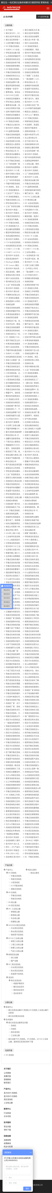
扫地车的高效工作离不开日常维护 (38, 762)
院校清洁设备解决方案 (14, 154)
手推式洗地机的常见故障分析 (17, 690)
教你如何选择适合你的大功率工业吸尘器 (22, 396)
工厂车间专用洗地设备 (14, 180)
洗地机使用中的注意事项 (15, 658)
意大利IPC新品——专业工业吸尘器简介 (21, 210)
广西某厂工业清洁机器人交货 (36, 76)
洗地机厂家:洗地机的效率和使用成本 (20, 618)
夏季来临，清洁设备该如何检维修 (19, 92)
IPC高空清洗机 (14, 905)
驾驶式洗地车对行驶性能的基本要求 (20, 710)
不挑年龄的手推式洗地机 (34, 847)
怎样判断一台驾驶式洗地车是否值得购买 (22, 592)
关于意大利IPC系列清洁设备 (36, 141)
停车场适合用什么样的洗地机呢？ (19, 203)
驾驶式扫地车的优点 (33, 638)
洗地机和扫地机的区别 (14, 403)
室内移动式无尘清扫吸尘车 (16, 282)
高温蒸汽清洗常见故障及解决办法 (38, 89)
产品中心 (9, 870)
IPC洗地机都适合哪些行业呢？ (18, 190)
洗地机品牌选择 (31, 543)
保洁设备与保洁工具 (14, 455)
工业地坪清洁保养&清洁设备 (36, 491)
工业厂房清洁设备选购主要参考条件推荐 (22, 285)
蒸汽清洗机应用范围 (14, 465)
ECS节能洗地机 (17, 886)
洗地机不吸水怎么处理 (33, 308)
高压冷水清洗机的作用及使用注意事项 (21, 729)
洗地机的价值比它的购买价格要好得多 (21, 599)
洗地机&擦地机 (12, 501)
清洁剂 (11, 977)
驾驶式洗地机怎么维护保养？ (36, 707)
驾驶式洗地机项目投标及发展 (36, 481)
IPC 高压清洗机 (14, 964)
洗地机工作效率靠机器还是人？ (37, 291)
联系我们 (7, 1083)
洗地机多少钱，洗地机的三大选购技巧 (21, 321)
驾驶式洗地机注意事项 (33, 700)
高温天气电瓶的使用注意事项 (17, 458)
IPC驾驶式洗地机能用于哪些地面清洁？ (21, 69)
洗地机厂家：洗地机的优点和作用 (19, 707)
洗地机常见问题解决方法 (34, 658)
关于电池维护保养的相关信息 (36, 693)
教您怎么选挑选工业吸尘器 (35, 112)
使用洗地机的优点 (32, 622)
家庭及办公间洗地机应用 (15, 468)
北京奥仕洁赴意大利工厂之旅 (36, 844)
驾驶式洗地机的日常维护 (15, 739)
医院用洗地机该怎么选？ (15, 59)
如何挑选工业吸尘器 (14, 497)
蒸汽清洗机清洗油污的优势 (16, 680)
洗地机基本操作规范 (33, 190)
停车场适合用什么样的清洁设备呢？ (20, 157)
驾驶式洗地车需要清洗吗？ (16, 684)
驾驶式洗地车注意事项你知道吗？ (38, 710)
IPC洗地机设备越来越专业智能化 (19, 298)
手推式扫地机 (16, 896)
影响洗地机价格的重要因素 (16, 804)
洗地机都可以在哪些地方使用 (17, 648)
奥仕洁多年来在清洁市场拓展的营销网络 (22, 37)
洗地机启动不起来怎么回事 (35, 772)
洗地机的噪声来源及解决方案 (36, 602)
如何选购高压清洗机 (33, 59)
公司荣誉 (7, 1073)
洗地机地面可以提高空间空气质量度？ (21, 416)
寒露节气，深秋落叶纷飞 (15, 393)
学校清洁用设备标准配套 (15, 471)
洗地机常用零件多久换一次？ (17, 608)
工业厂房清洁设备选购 (33, 370)
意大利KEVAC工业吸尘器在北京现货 (20, 546)
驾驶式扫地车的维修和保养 (16, 631)
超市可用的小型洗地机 (14, 174)
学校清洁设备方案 (13, 53)
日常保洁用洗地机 (13, 543)
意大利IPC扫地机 (10, 1096)
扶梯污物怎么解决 (32, 478)
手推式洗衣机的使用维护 (15, 563)
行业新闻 (7, 1113)
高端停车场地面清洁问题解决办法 (19, 517)
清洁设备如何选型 (32, 488)
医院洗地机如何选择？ (14, 370)
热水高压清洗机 (17, 931)
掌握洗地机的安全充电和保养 (36, 465)
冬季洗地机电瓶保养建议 (34, 340)
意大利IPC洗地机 (10, 1093)
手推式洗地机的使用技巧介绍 (17, 72)
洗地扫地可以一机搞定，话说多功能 (20, 334)
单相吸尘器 (15, 912)
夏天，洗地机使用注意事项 (16, 448)
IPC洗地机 (12, 873)
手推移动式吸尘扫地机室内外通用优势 (21, 295)
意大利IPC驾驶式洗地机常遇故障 (19, 850)
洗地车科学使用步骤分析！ (35, 612)
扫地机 (13, 1029)
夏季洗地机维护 (12, 177)
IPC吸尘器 (12, 902)
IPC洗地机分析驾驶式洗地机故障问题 (20, 399)
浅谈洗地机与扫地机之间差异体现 (19, 141)
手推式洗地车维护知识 (14, 559)
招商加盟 (7, 1136)
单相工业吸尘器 (17, 941)
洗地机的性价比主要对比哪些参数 (19, 76)
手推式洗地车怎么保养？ (15, 755)
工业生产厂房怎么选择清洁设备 (18, 193)
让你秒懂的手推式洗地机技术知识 (19, 43)
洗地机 (13, 1026)
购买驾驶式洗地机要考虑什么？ (37, 563)
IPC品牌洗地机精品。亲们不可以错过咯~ (22, 131)
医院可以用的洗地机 (14, 478)
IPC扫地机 (12, 892)
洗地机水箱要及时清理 (14, 772)
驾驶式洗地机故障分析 (14, 308)
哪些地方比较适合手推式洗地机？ (38, 827)
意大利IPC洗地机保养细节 (16, 288)
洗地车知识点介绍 (32, 608)
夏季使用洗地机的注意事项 (16, 811)
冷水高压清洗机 (17, 928)
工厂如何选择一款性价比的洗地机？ (20, 164)
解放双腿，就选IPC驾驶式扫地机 (37, 216)
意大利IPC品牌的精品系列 (35, 167)
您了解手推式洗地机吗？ (15, 752)
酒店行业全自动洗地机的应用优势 (38, 586)
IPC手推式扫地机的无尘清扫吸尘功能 (20, 223)
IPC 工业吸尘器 (14, 909)
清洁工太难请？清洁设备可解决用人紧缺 (22, 360)
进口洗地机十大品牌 (33, 429)
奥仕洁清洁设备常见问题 (18, 1023)
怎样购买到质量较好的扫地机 (17, 818)
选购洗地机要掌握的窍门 (34, 808)
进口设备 (14, 958)
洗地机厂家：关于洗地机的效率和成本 (21, 703)
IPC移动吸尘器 (30, 200)
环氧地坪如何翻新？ (14, 488)
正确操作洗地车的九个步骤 (16, 612)
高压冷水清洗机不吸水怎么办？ (37, 739)
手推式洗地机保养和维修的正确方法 (20, 654)
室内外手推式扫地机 (33, 53)
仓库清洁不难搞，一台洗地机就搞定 (20, 219)
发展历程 (7, 1076)
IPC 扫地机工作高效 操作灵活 (17, 795)
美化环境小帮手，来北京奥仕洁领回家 (21, 530)
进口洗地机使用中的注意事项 (36, 504)
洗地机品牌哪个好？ (14, 412)
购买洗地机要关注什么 (14, 821)
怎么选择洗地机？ (32, 664)
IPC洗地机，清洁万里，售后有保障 (19, 187)
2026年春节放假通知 (33, 108)
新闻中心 (9, 1007)
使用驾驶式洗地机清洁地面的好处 (38, 791)
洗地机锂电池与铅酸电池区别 (36, 546)
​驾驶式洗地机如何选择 (33, 298)
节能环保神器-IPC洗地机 (15, 429)
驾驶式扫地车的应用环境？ (16, 677)
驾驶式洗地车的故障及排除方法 (18, 389)
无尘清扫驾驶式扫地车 (14, 814)
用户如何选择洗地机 (33, 157)
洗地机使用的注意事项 (33, 778)
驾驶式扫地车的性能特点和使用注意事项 (22, 674)
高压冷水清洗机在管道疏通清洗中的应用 (22, 661)
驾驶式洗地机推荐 (13, 327)
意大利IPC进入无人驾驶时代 (17, 844)
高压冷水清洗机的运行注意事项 (18, 746)
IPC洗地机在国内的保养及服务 (37, 331)
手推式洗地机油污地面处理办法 (18, 367)
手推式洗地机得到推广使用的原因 (38, 818)
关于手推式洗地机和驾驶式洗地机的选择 (22, 161)
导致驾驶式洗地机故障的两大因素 (38, 121)
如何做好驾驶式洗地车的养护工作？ (20, 664)
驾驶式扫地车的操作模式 (15, 635)
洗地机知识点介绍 (32, 592)
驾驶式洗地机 (16, 879)
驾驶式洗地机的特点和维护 (16, 726)
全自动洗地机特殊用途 (33, 474)
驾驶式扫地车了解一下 (33, 680)
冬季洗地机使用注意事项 (15, 314)
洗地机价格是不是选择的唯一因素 (38, 520)
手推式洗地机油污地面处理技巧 (37, 295)
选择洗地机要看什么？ (14, 569)
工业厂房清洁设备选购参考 (16, 206)
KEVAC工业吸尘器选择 (34, 197)
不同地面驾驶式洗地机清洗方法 (37, 579)
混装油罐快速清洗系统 (33, 432)
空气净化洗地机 (31, 419)
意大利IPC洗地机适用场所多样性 (37, 170)
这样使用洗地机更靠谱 (33, 795)
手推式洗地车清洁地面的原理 (17, 586)
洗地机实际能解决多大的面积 (17, 99)
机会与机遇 (8, 1147)
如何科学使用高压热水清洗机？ (18, 687)
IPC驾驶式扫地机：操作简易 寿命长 (20, 121)
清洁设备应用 (30, 530)
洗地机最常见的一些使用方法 (36, 403)
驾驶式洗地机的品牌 (33, 523)
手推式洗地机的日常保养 (15, 216)
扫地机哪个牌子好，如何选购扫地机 (20, 406)
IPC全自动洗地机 (31, 69)
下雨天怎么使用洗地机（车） (17, 442)
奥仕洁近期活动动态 (16, 1016)
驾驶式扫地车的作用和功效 (16, 638)
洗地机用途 (29, 282)
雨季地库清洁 (30, 468)
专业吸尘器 (15, 918)
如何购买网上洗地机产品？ (35, 360)
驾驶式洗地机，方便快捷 (15, 713)
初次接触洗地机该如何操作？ (17, 383)
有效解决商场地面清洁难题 (35, 278)
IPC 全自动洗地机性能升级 (35, 203)
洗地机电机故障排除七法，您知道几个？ (22, 118)
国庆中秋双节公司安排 (33, 135)
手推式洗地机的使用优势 (34, 654)
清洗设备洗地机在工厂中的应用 (18, 236)
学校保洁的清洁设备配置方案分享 (38, 92)
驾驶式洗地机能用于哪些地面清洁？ (20, 135)
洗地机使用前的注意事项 (15, 788)
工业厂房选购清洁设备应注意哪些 (19, 474)
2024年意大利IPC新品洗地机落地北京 (20, 419)
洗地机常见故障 (12, 318)
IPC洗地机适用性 (31, 318)
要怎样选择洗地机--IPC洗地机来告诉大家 (22, 86)
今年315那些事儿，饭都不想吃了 (37, 540)
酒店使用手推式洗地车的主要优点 (19, 573)
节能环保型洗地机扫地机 (15, 184)
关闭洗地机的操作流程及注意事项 (38, 605)
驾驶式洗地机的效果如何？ (16, 615)
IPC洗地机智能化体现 (14, 197)
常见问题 (7, 1127)
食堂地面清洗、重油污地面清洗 (37, 507)
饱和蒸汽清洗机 (17, 935)
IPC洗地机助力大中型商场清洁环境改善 (21, 226)
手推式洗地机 (16, 876)
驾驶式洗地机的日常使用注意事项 (38, 703)
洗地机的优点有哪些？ (33, 824)
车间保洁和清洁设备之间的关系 (37, 484)
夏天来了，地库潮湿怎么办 (16, 520)
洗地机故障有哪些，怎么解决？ (18, 66)
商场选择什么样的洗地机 (15, 301)
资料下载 (7, 1130)
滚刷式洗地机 (16, 889)
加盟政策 (7, 1140)
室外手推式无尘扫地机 (14, 340)
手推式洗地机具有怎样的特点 (17, 791)
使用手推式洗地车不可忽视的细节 (38, 582)
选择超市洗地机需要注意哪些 (36, 86)
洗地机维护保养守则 (14, 667)
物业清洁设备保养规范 (33, 471)
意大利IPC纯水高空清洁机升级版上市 (20, 268)
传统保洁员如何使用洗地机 (35, 321)
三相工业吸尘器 (17, 945)
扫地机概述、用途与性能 (34, 50)
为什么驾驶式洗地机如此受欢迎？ (19, 775)
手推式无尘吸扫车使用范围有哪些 (19, 125)
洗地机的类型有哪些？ (14, 827)
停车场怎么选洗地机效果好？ (17, 102)
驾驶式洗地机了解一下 (33, 615)
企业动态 (7, 1116)
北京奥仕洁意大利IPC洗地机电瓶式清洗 (21, 550)
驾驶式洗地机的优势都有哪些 (17, 798)
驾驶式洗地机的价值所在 (15, 484)
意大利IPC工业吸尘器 (33, 177)
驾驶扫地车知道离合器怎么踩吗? (18, 762)
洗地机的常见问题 (32, 697)
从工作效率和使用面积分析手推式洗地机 (22, 782)
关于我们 (9, 30)
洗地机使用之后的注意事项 (16, 801)
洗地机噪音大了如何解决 (15, 507)
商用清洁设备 (13, 955)
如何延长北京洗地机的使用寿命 (37, 566)
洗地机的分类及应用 (14, 481)
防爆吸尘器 (15, 922)
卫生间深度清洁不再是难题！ (36, 837)
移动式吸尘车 (11, 461)
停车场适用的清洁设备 (14, 494)
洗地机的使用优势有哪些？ (16, 736)
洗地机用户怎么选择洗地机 (35, 350)
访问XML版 (44, 16)
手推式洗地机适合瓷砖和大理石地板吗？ (22, 742)
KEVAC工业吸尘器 (15, 938)
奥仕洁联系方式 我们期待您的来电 (38, 30)
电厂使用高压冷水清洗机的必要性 (38, 716)
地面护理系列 (18, 983)
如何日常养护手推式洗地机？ (17, 108)
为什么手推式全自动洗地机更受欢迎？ (21, 824)
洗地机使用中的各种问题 (15, 622)
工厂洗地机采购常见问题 (34, 174)
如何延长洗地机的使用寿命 (35, 66)
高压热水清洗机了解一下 (15, 576)
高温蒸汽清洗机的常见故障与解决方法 (21, 759)
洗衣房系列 (17, 993)
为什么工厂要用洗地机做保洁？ (37, 115)
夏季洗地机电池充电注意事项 (17, 778)
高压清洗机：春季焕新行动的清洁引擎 (21, 272)
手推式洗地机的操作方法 (15, 625)
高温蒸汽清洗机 (17, 974)
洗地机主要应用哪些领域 (34, 148)
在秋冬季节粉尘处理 (33, 337)
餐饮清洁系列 (18, 987)
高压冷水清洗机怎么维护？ (16, 720)
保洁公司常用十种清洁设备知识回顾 (20, 527)
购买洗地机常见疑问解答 (15, 148)
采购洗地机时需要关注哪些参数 (37, 304)
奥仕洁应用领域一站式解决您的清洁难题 (22, 40)
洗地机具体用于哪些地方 (15, 63)
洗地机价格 (29, 363)
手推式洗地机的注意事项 (34, 628)
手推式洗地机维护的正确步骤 (17, 693)
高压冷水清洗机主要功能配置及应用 (20, 733)
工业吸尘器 (15, 1035)
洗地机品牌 (10, 304)
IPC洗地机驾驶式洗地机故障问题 (37, 46)
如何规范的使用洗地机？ (34, 782)
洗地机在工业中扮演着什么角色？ (19, 605)
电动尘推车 (32, 870)
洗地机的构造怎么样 (33, 788)
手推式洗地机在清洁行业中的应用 (38, 821)
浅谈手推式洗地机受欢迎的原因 (37, 746)
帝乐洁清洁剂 (16, 981)
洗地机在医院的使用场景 (34, 72)
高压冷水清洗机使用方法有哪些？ (19, 749)
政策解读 (7, 1143)
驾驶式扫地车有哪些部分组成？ (37, 631)
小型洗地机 (15, 882)
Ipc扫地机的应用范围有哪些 (35, 775)
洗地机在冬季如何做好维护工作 (18, 831)
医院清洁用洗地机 (13, 331)
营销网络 (7, 1079)
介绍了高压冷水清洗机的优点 (17, 671)
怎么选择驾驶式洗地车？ (34, 677)
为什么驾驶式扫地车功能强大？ (37, 667)
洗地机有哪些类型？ (14, 785)
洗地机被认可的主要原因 (34, 648)
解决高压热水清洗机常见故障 (36, 720)
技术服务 (9, 1020)
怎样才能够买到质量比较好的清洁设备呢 (22, 112)
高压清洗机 (15, 1032)
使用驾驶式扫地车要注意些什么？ (38, 684)
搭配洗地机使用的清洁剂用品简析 (38, 687)
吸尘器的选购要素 (13, 229)
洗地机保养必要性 (32, 517)
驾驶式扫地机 (16, 899)
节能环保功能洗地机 (14, 350)
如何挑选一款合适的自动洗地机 (18, 765)
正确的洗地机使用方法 (14, 386)
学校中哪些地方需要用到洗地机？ (38, 367)
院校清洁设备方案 (32, 180)
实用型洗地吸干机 (32, 285)
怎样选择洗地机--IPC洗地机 (35, 396)
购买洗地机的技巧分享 (14, 808)
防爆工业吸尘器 (17, 948)
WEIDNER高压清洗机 (16, 925)
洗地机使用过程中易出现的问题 (18, 641)
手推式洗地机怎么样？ (33, 729)
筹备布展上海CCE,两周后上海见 (18, 553)
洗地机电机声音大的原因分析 (36, 386)
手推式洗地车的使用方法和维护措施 (20, 566)
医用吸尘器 (15, 915)
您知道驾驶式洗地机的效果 (35, 576)
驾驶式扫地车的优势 (33, 635)
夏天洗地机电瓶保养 (14, 432)
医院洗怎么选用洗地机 (14, 144)
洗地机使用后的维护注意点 (35, 641)
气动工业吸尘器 (17, 951)
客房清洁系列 (18, 990)
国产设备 (14, 961)
